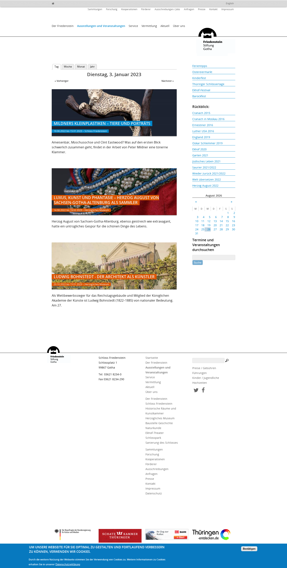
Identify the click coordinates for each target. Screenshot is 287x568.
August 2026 (214, 195)
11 (202, 221)
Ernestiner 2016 (202, 125)
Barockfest (199, 96)
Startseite (151, 358)
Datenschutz (153, 493)
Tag (57, 66)
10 (196, 221)
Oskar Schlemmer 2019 (207, 143)
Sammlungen (95, 9)
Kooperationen (129, 9)
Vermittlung (149, 26)
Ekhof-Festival (201, 90)
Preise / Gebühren (204, 368)
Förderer (146, 9)
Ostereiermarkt (202, 72)
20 (215, 225)
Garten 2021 (200, 155)
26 (208, 229)
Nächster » (167, 81)
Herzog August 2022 (205, 185)
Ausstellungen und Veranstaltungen (101, 26)
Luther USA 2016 (203, 131)
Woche (68, 66)
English (230, 3)
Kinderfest (199, 78)
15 (227, 221)
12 (208, 221)
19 (208, 225)
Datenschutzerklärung (67, 564)
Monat (81, 66)
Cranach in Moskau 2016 (208, 119)
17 (196, 225)
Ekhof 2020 (199, 149)
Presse (201, 9)
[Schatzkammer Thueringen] (120, 536)
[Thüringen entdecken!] (213, 535)
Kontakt (213, 9)
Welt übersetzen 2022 (206, 179)
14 (221, 221)
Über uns (179, 26)
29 (227, 229)
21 (221, 225)
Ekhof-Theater (154, 433)
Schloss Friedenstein (158, 403)
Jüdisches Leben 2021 (206, 161)
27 (215, 229)
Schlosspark (153, 438)
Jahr (92, 66)
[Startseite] (61, 3)
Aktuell (164, 26)
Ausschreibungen (156, 469)
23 (233, 225)
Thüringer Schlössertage (208, 84)
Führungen (199, 373)
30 (233, 229)
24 (196, 229)
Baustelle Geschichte (159, 423)
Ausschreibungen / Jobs (167, 9)
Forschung (111, 9)
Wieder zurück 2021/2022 (209, 173)
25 (202, 229)
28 (221, 229)
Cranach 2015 (201, 113)
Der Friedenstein (63, 26)
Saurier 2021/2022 (204, 167)
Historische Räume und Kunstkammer (160, 411)
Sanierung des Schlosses (161, 442)
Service (133, 26)
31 (196, 233)
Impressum (227, 9)
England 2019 (201, 137)
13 (215, 221)
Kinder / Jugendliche (205, 378)
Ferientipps (199, 66)
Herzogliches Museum (160, 418)
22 (227, 225)
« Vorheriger (62, 81)
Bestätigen (249, 548)
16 (233, 221)
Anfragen (189, 9)
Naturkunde (153, 428)
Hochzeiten (199, 383)
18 (202, 225)
